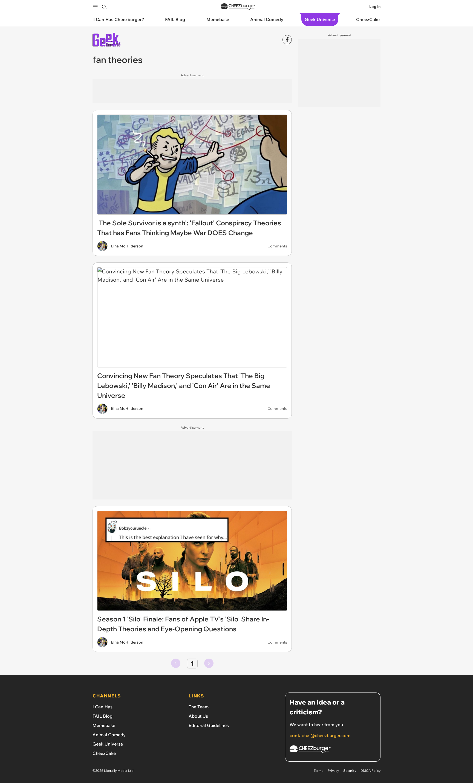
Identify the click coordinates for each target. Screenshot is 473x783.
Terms (318, 771)
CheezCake (104, 753)
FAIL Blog (103, 716)
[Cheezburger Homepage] (238, 6)
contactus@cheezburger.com (320, 735)
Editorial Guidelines (209, 725)
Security (349, 771)
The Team (199, 706)
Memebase (104, 725)
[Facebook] (287, 39)
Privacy (333, 771)
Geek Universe (108, 744)
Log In (374, 6)
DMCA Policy (370, 771)
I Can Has (103, 706)
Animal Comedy (109, 734)
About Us (198, 716)
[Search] (104, 6)
